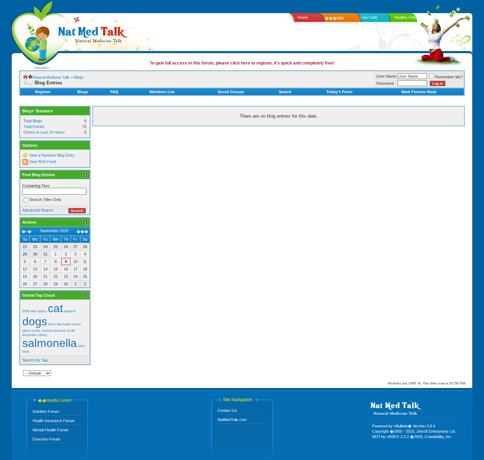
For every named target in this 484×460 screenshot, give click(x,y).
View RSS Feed (42, 161)
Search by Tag (34, 360)
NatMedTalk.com (232, 419)
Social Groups (231, 92)
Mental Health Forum (50, 430)
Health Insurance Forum (53, 421)
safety (42, 335)
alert (33, 311)
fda (59, 324)
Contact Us (227, 410)
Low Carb (369, 17)
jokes (26, 330)
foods (66, 324)
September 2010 (54, 231)
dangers (70, 311)
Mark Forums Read (419, 92)
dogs (34, 321)
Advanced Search (37, 210)
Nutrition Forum (46, 411)
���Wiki (334, 18)
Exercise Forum (46, 439)
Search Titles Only (45, 200)
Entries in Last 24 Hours (44, 132)
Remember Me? (449, 77)
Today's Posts (339, 92)
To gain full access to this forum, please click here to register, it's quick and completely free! (242, 63)
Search (285, 92)
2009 (25, 311)
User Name (386, 76)
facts (52, 324)
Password (385, 83)
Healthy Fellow (407, 17)
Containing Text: (36, 186)
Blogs (79, 77)
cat (55, 308)
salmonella (49, 343)
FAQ (114, 92)
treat (25, 351)
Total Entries (34, 126)
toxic (81, 346)
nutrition (47, 330)
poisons (60, 330)
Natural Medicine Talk (51, 77)
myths (35, 330)
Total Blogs (32, 121)
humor (76, 324)
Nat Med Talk (37, 33)
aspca (42, 311)
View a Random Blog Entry (52, 155)
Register (43, 92)
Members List (162, 92)
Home (303, 17)
